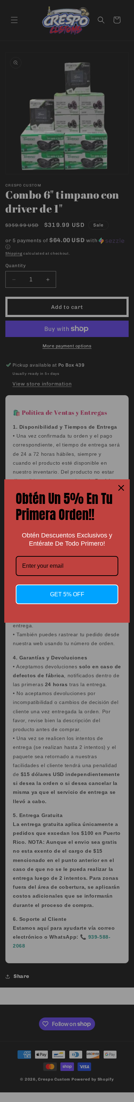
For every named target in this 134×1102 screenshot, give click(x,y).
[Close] (121, 487)
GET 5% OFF (67, 594)
